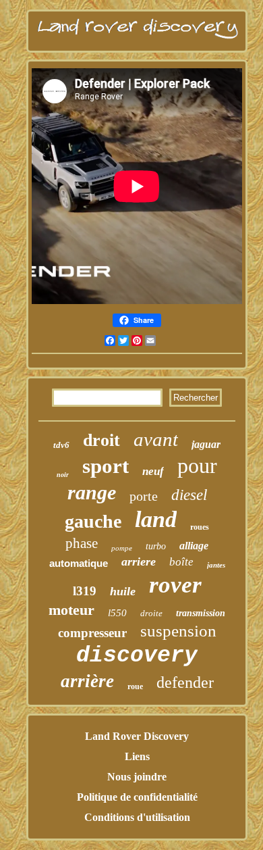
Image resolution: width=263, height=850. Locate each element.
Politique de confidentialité (137, 797)
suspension (178, 631)
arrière (87, 681)
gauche (93, 521)
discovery (137, 655)
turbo (156, 546)
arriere (138, 561)
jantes (216, 565)
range (91, 492)
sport (105, 466)
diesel (189, 494)
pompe (121, 548)
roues (199, 527)
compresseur (92, 633)
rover (175, 585)
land (156, 519)
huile (123, 591)
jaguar (206, 444)
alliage (193, 545)
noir (63, 474)
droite (151, 613)
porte (143, 496)
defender (185, 682)
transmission (200, 613)
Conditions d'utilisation (137, 817)
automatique (78, 563)
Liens (137, 756)
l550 (117, 612)
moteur (71, 609)
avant (156, 439)
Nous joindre (137, 776)
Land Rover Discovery (137, 736)
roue (135, 686)
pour (197, 465)
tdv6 (61, 445)
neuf (153, 471)
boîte (181, 561)
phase (81, 543)
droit (101, 440)
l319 (84, 591)
